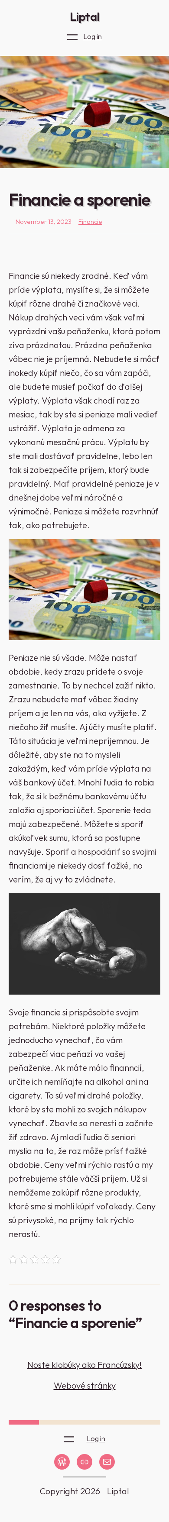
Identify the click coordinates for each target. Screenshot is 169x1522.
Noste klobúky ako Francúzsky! (84, 1364)
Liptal (84, 16)
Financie (90, 222)
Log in (92, 36)
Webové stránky (85, 1385)
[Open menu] (72, 37)
